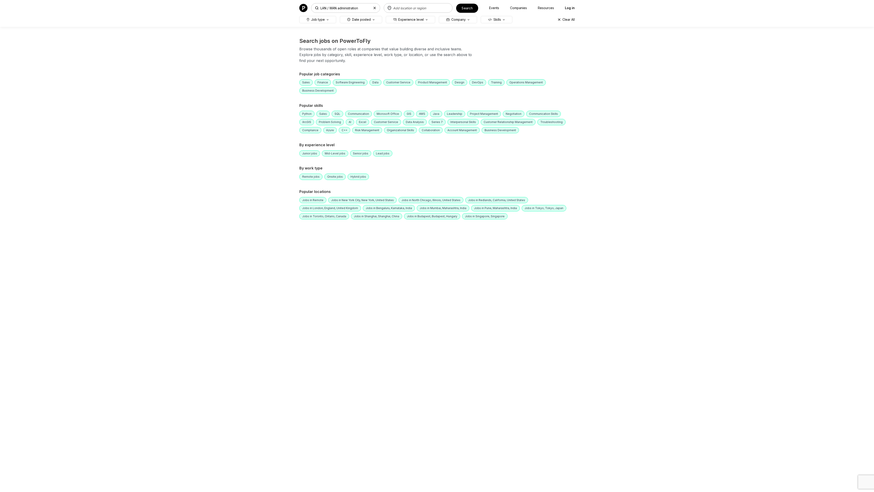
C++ (344, 130)
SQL (337, 113)
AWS (422, 113)
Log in (570, 8)
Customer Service (398, 82)
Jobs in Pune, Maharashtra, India (495, 208)
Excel (362, 122)
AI (350, 122)
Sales (306, 82)
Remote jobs (311, 176)
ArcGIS (306, 122)
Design (459, 82)
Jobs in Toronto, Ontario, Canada (324, 216)
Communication (358, 113)
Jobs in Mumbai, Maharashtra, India (443, 208)
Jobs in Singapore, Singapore (485, 216)
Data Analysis (415, 122)
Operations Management (526, 82)
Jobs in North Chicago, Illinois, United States (430, 200)
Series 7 (437, 122)
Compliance (310, 130)
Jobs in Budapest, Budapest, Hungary (432, 216)
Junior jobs (309, 153)
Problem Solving (330, 122)
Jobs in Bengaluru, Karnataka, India (389, 208)
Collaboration (431, 130)
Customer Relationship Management (508, 122)
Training (496, 82)
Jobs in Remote (312, 200)
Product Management (432, 82)
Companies (518, 8)
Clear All (568, 19)
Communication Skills (543, 113)
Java (436, 113)
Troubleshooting (551, 122)
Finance (323, 82)
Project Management (484, 113)
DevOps (477, 82)
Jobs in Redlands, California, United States (496, 200)
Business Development (318, 90)
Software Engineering (350, 82)
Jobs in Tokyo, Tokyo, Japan (544, 208)
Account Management (462, 130)
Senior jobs (360, 153)
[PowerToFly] (303, 8)
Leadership (454, 113)
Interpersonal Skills (463, 122)
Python (307, 113)
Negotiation (513, 113)
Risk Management (367, 130)
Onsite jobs (335, 176)
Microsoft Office (388, 113)
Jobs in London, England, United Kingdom (330, 208)
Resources (546, 8)
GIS (409, 113)
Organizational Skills (400, 130)
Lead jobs (382, 153)
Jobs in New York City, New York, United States (362, 200)
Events (494, 8)
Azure (330, 130)
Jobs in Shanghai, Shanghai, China (376, 216)
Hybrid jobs (358, 176)
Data (375, 82)
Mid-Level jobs (335, 153)
